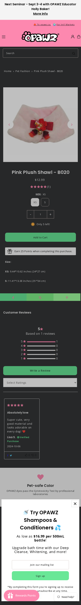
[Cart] (78, 36)
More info (40, 14)
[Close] (75, 503)
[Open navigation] (10, 36)
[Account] (72, 36)
